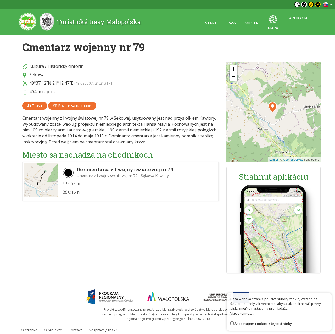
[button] (272, 107)
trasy (230, 22)
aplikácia (298, 17)
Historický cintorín (65, 66)
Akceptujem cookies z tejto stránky (263, 323)
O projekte (53, 329)
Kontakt (75, 329)
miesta (251, 22)
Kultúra (36, 66)
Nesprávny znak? (102, 329)
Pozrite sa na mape (74, 105)
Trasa (36, 105)
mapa (273, 27)
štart (211, 22)
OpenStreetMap (293, 159)
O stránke (29, 329)
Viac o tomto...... (242, 313)
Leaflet (273, 159)
